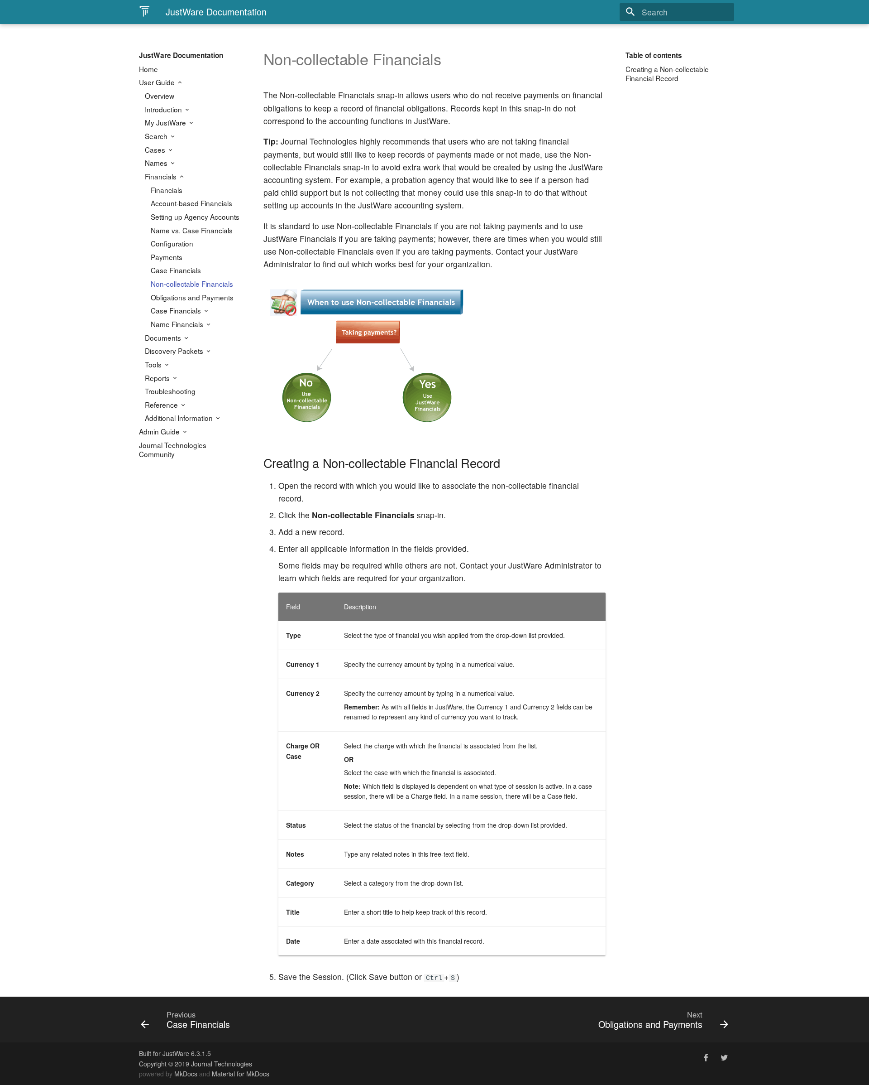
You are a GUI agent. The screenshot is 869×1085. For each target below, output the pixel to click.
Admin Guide (160, 431)
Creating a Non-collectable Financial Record (667, 73)
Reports (158, 377)
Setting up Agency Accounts (195, 216)
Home (148, 68)
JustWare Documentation (181, 55)
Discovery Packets (175, 350)
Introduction (164, 109)
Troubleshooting (170, 390)
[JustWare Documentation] (144, 11)
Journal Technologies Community (172, 449)
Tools (154, 364)
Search (157, 135)
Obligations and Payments (192, 297)
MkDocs (185, 1073)
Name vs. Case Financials (192, 230)
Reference (162, 404)
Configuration (172, 243)
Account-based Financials (191, 202)
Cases (156, 149)
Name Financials (178, 323)
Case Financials (176, 270)
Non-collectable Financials (192, 283)
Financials (161, 176)
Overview (159, 95)
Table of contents (653, 55)
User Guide (158, 82)
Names (157, 162)
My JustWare (166, 122)
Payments (166, 256)
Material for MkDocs (240, 1073)
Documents (164, 337)
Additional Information (180, 417)
